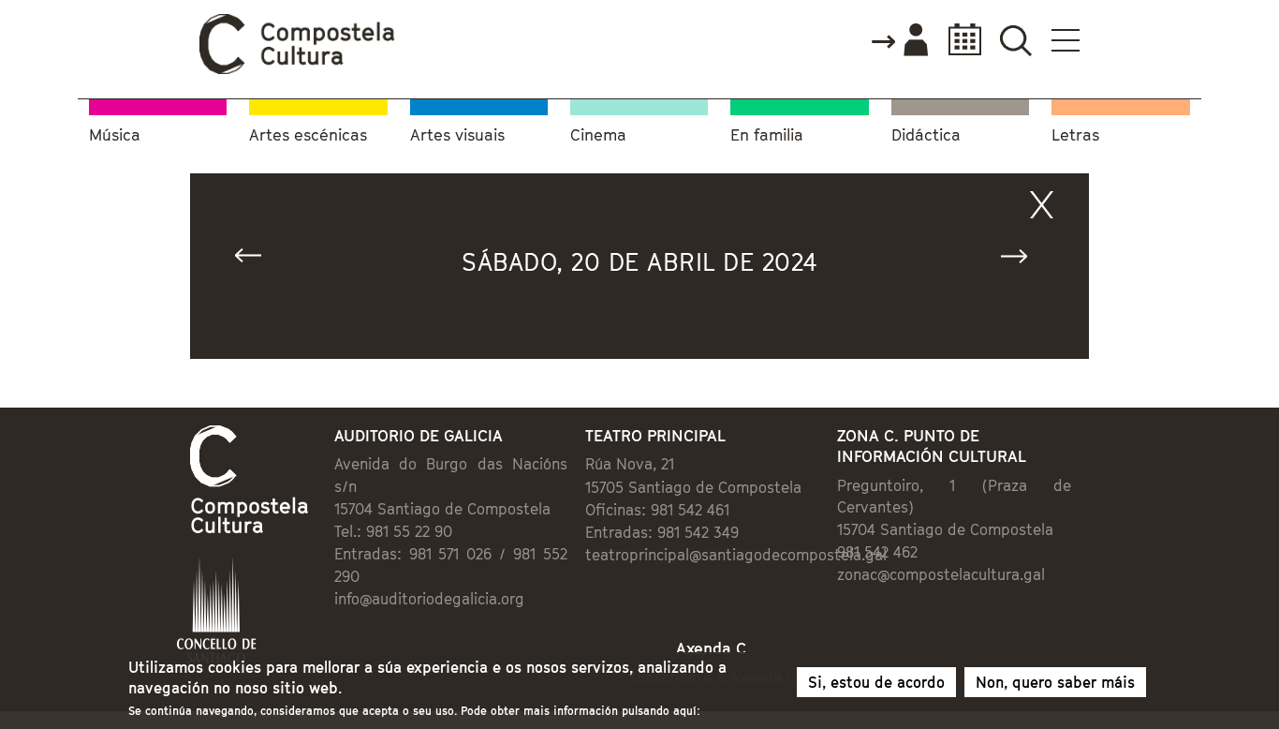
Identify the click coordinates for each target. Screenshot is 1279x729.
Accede (899, 41)
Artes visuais (457, 135)
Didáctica (926, 135)
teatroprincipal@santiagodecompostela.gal (736, 554)
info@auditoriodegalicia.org (429, 598)
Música (114, 135)
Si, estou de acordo (876, 682)
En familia (766, 135)
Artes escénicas (308, 135)
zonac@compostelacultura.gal (941, 574)
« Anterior (256, 260)
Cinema (598, 135)
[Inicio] (297, 69)
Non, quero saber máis (1055, 682)
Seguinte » (1022, 260)
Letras (1075, 135)
